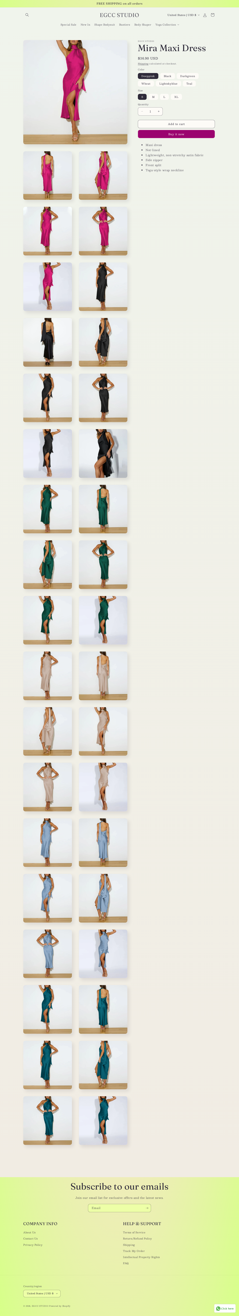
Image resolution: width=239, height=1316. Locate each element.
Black (167, 76)
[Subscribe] (147, 1208)
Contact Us (30, 1238)
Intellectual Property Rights (141, 1257)
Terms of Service (134, 1232)
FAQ (126, 1263)
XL (176, 97)
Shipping (143, 63)
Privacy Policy (33, 1244)
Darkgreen (187, 76)
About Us (29, 1232)
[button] (27, 15)
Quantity (143, 104)
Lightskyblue (168, 83)
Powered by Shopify (60, 1305)
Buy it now (176, 134)
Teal (189, 83)
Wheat (145, 83)
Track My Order (134, 1251)
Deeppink (148, 76)
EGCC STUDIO (40, 1305)
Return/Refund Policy (137, 1238)
